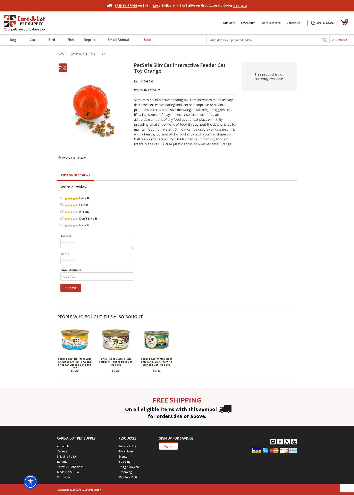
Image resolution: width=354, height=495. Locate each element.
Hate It (84, 225)
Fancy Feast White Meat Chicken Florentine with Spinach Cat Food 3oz (156, 361)
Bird (51, 39)
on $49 (131, 5)
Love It (83, 198)
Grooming (125, 472)
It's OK (83, 212)
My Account (248, 22)
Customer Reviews (75, 175)
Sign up (168, 446)
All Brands (338, 40)
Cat (32, 39)
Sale (147, 39)
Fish (70, 39)
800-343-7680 (325, 23)
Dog (13, 39)
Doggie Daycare (129, 467)
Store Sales (125, 451)
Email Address (70, 270)
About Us (63, 446)
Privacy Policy (127, 446)
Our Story (229, 22)
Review (65, 236)
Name (64, 254)
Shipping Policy (67, 456)
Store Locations (271, 22)
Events (122, 456)
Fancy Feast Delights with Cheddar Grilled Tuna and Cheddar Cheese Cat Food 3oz (75, 362)
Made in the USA (68, 472)
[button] (30, 482)
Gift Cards (63, 477)
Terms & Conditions (70, 467)
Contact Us (293, 22)
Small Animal (118, 39)
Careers (62, 451)
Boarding (124, 461)
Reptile (90, 39)
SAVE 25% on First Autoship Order (213, 5)
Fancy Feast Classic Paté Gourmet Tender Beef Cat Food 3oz (115, 361)
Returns (62, 461)
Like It (83, 205)
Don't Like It (87, 218)
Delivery (164, 5)
